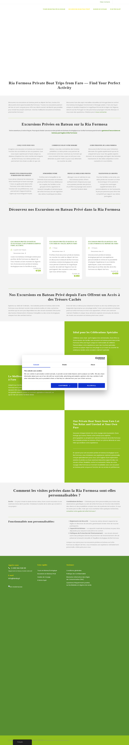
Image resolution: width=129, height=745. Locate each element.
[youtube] (121, 2)
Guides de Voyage (100, 9)
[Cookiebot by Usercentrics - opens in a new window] (96, 358)
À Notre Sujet (115, 9)
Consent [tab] (36, 364)
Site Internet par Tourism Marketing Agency (57, 740)
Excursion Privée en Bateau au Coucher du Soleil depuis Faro (63, 242)
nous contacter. (101, 112)
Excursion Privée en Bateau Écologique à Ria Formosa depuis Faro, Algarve (26, 243)
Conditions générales (73, 570)
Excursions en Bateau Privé (79, 9)
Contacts (107, 2)
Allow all (91, 385)
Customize (63, 385)
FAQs (101, 2)
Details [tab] (64, 364)
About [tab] (93, 364)
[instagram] (124, 2)
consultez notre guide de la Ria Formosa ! (80, 511)
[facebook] (115, 2)
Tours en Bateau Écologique (54, 9)
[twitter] (118, 2)
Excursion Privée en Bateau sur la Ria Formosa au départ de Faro (103, 242)
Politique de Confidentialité (76, 574)
